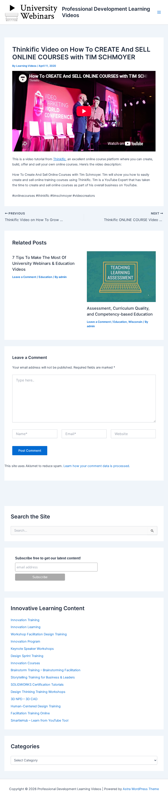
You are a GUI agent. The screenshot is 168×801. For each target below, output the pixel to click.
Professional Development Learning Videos (106, 12)
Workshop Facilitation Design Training (39, 634)
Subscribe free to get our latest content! (48, 558)
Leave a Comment (24, 277)
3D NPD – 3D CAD (24, 699)
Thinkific (59, 159)
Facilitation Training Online (30, 713)
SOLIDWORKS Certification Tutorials (37, 685)
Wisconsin (135, 321)
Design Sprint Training (27, 656)
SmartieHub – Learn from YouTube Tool (39, 720)
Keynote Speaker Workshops (32, 649)
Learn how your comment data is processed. (96, 466)
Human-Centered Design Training (36, 706)
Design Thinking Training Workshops (38, 692)
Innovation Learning (25, 627)
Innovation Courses (25, 663)
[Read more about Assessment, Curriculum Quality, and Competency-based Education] (121, 276)
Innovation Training (25, 620)
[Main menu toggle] (159, 12)
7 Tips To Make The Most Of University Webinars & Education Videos (43, 263)
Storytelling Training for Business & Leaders (43, 677)
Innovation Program (25, 641)
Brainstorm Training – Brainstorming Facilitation (45, 670)
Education (45, 277)
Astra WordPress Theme (141, 789)
